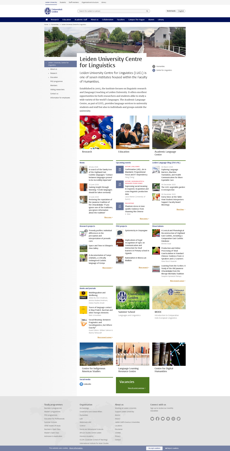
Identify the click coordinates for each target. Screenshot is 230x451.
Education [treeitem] (54, 77)
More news (108, 217)
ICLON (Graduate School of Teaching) (94, 440)
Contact (118, 440)
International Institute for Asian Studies (94, 443)
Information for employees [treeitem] (60, 98)
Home (46, 24)
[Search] (147, 11)
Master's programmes (52, 412)
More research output (177, 281)
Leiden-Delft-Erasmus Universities (127, 422)
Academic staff (81, 19)
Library (103, 2)
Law (81, 419)
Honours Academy (86, 436)
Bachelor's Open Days (52, 429)
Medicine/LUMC (85, 422)
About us (94, 19)
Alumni (151, 19)
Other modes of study (52, 426)
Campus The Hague (136, 19)
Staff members (74, 2)
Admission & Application (53, 436)
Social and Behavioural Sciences (91, 429)
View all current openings (136, 388)
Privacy (117, 436)
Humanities (54, 24)
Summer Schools (50, 422)
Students (63, 2)
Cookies (118, 433)
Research (55, 19)
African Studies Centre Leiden (90, 433)
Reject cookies (172, 448)
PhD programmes (50, 415)
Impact (117, 419)
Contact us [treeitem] (54, 94)
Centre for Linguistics (164, 70)
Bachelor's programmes (53, 408)
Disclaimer (119, 429)
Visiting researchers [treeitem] (57, 89)
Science (82, 426)
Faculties (121, 19)
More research (107, 268)
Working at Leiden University (125, 408)
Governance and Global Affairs (91, 412)
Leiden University (51, 2)
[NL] (171, 11)
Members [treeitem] (53, 85)
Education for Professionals (54, 419)
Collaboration (107, 19)
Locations (118, 426)
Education (66, 19)
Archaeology (84, 408)
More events (144, 219)
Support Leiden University (124, 412)
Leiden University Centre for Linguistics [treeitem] (58, 64)
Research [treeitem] (53, 73)
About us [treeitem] (53, 69)
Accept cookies (154, 448)
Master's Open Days (51, 433)
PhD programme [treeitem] (56, 81)
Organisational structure (90, 2)
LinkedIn (85, 384)
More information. (76, 448)
